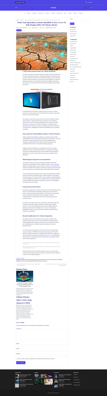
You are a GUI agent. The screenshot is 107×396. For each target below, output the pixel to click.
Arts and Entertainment (74, 66)
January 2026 (72, 29)
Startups (75, 13)
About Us (75, 374)
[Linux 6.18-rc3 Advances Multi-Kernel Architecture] (17, 376)
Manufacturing (59, 13)
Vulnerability (29, 260)
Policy (65, 13)
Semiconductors (73, 73)
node (50, 120)
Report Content (77, 384)
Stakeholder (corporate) (21, 260)
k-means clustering (54, 164)
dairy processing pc (48, 111)
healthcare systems (34, 209)
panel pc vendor (50, 251)
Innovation (53, 13)
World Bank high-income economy (39, 260)
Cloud (71, 71)
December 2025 (73, 31)
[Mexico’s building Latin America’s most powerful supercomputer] (50, 376)
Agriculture (22, 259)
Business (28, 13)
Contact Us (76, 377)
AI (24, 13)
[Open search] (86, 2)
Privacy (71, 68)
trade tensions (45, 153)
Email (18, 348)
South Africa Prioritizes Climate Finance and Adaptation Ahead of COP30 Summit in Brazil (25, 284)
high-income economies (28, 124)
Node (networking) (58, 259)
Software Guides (73, 79)
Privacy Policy (76, 379)
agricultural (35, 140)
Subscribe (90, 2)
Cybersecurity (41, 13)
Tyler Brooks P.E (35, 27)
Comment (19, 328)
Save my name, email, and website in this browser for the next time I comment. (36, 358)
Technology (81, 13)
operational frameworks (45, 231)
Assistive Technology (74, 62)
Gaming (71, 77)
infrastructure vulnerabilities (48, 236)
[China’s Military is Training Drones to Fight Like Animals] (56, 385)
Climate (18, 258)
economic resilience (27, 231)
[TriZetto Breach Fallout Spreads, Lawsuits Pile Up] (39, 382)
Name (18, 343)
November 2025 (73, 33)
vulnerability (49, 143)
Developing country (29, 259)
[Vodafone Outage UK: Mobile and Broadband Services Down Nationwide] (37, 376)
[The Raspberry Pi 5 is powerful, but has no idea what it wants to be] (48, 382)
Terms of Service (77, 382)
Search (71, 18)
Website (18, 353)
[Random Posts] (16, 8)
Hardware (47, 13)
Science (22, 258)
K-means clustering (50, 259)
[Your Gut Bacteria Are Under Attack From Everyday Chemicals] (17, 385)
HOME (53, 8)
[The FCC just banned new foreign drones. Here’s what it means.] (17, 381)
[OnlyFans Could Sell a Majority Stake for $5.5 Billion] (56, 381)
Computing (34, 13)
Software (70, 13)
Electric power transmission (39, 259)
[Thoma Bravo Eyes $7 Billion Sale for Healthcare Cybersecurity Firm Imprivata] (56, 376)
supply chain (49, 180)
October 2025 (72, 35)
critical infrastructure (50, 196)
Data (71, 81)
